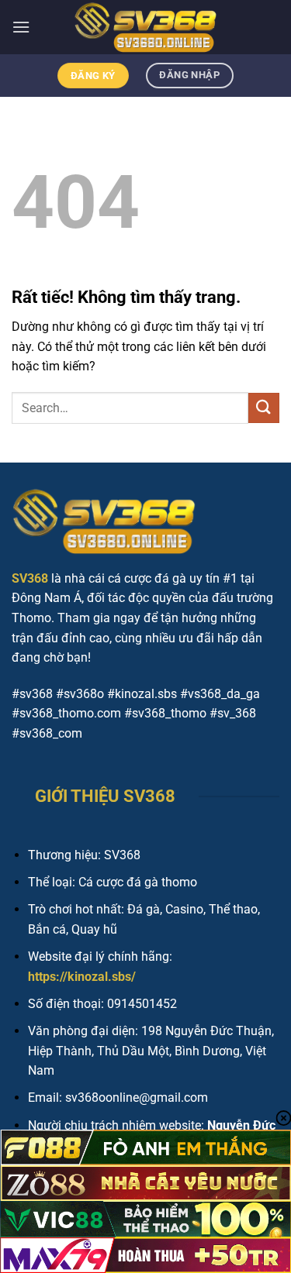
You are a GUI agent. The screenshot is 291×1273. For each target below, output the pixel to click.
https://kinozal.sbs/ (82, 976)
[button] (21, 27)
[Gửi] (263, 408)
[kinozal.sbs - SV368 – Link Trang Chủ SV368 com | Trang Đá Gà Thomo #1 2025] (145, 27)
